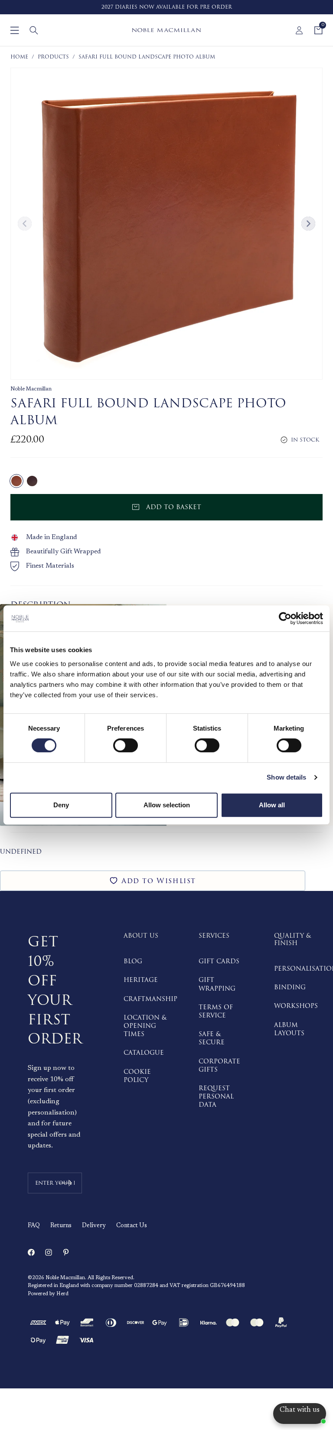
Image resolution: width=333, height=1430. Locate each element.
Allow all (272, 805)
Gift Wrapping (217, 984)
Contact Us (131, 1226)
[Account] (299, 30)
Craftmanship (150, 999)
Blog (133, 961)
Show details (286, 777)
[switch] (125, 745)
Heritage (141, 980)
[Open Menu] (14, 30)
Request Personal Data (216, 1096)
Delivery (94, 1226)
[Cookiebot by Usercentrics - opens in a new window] (285, 618)
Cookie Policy (137, 1076)
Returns (61, 1226)
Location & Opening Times (145, 1026)
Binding (290, 987)
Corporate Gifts (219, 1065)
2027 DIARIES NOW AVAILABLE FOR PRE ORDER (166, 7)
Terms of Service (216, 1011)
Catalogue (144, 1052)
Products (53, 57)
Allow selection (167, 805)
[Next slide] (308, 224)
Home (19, 57)
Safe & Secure (212, 1038)
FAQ (34, 1226)
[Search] (33, 30)
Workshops (296, 1006)
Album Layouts (289, 1029)
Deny (61, 805)
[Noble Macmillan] (166, 30)
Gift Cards (219, 961)
